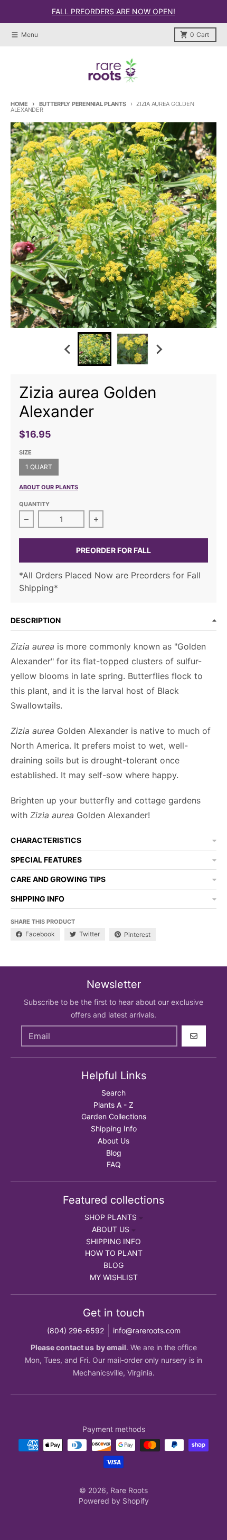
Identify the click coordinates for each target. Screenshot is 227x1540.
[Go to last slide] (68, 349)
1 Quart (38, 467)
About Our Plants (48, 487)
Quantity (34, 504)
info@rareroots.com (147, 1330)
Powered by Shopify (114, 1500)
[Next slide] (159, 349)
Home (19, 104)
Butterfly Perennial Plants (82, 104)
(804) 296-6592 (75, 1330)
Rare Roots (129, 1490)
